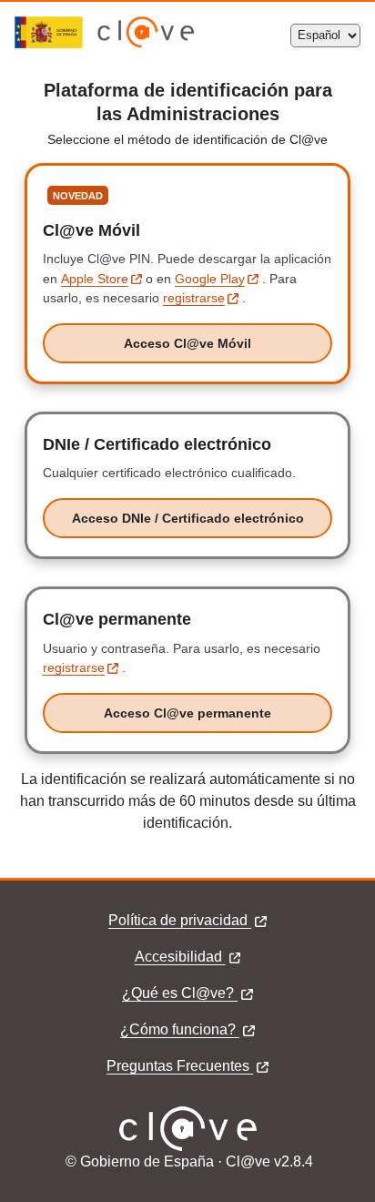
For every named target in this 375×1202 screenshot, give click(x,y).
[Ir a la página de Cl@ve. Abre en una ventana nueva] (146, 43)
